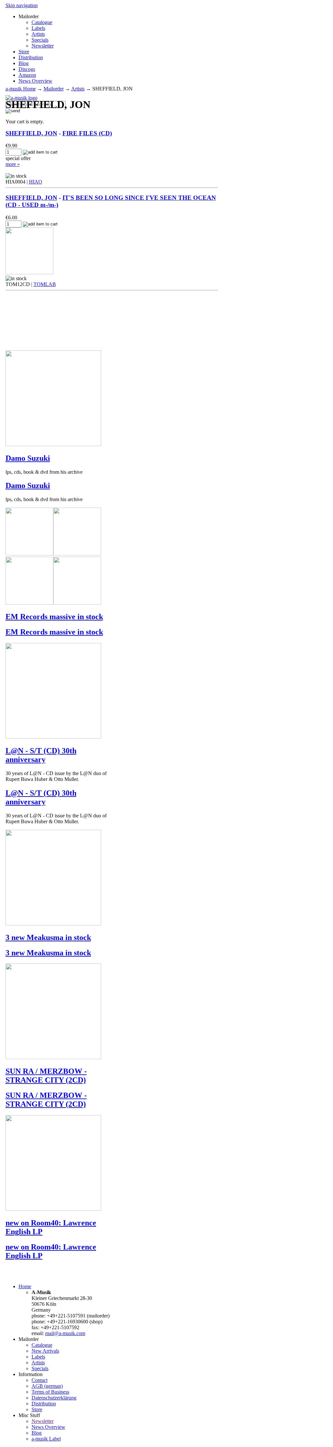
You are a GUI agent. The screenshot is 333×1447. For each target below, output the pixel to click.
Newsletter (43, 45)
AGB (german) (47, 1386)
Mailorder (54, 88)
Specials (40, 40)
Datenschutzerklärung (54, 1397)
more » (13, 164)
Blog (24, 63)
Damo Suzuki (28, 458)
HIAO (35, 181)
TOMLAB (44, 284)
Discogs (27, 69)
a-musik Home (21, 88)
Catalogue (42, 22)
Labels (38, 28)
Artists (38, 34)
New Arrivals (45, 1351)
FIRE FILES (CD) (87, 133)
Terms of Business (50, 1392)
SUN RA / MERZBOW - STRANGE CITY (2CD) (46, 1075)
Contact (39, 1380)
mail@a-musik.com (65, 1333)
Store (24, 51)
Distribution (31, 57)
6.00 (11, 217)
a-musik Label (46, 1438)
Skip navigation (22, 5)
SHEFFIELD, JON (31, 133)
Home (25, 1286)
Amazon (27, 75)
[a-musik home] (21, 98)
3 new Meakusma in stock (48, 937)
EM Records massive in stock (54, 616)
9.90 (11, 145)
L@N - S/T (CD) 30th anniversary (41, 755)
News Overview (35, 81)
